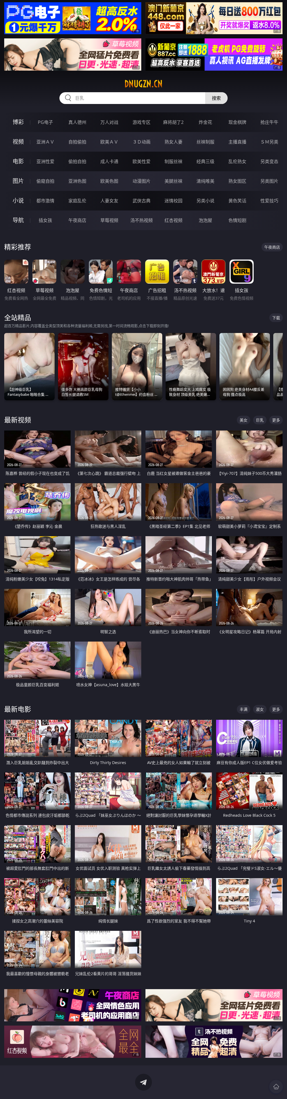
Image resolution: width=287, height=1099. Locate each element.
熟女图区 (237, 181)
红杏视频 (173, 220)
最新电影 (17, 709)
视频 (18, 141)
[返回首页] (276, 1086)
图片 (18, 181)
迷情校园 (173, 201)
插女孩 (45, 220)
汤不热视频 (141, 220)
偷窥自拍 (45, 181)
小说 (18, 200)
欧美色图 (109, 181)
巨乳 (260, 420)
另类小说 (205, 201)
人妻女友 (109, 201)
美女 (243, 420)
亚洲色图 (77, 181)
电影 (18, 161)
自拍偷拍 (77, 142)
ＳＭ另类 (269, 142)
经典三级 (205, 161)
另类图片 (269, 181)
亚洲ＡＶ (45, 142)
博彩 (18, 122)
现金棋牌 (237, 122)
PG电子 (45, 122)
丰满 (243, 709)
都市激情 (45, 201)
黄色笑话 (237, 201)
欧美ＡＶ (109, 142)
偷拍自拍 (77, 161)
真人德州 (77, 122)
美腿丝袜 (173, 181)
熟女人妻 (173, 142)
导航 (18, 220)
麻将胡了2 (173, 122)
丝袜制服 (205, 142)
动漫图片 (142, 181)
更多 (276, 420)
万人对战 (109, 122)
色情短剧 (237, 220)
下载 (276, 317)
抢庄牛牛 (269, 122)
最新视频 (17, 419)
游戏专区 (142, 122)
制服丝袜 (173, 161)
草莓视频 (109, 220)
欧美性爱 (142, 161)
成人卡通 (109, 161)
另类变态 (269, 161)
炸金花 (205, 122)
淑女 (260, 709)
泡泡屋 (205, 220)
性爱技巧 (269, 201)
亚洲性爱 (45, 161)
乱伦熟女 (237, 161)
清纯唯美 (205, 181)
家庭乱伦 (77, 201)
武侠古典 (142, 201)
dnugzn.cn (143, 83)
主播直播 (237, 142)
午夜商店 (77, 220)
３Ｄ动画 (142, 142)
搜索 (216, 98)
